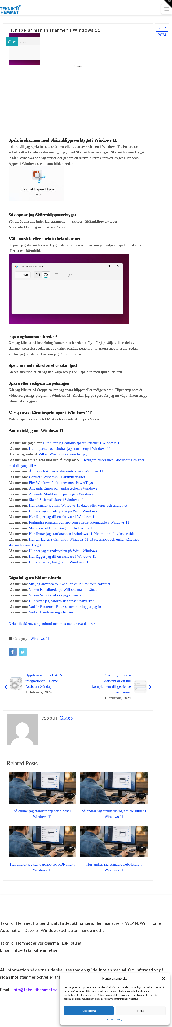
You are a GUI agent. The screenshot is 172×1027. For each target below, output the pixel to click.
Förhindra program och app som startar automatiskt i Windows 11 (79, 522)
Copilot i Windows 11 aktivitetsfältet (57, 477)
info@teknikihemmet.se (34, 989)
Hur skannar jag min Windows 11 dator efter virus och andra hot (78, 505)
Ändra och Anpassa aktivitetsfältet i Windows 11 (66, 471)
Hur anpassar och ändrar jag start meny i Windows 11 (70, 448)
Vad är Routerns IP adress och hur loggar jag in (65, 606)
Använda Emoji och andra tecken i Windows (63, 488)
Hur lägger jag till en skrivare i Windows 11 (62, 517)
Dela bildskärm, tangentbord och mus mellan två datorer (52, 623)
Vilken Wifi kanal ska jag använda (55, 595)
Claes (12, 42)
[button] (164, 978)
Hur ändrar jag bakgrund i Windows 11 (59, 562)
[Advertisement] (78, 100)
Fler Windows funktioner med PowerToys (61, 482)
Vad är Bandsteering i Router (51, 612)
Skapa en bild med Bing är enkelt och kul (60, 528)
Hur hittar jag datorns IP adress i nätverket (61, 601)
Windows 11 (39, 638)
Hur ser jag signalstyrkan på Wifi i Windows (63, 511)
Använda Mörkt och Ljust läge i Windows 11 (63, 494)
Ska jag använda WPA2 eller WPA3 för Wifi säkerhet (69, 584)
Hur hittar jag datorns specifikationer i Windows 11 (82, 443)
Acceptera (89, 1010)
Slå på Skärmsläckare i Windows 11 (56, 500)
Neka (140, 1010)
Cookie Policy (114, 1019)
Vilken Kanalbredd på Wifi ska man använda (63, 589)
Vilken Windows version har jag (62, 454)
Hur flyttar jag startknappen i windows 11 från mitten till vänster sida (82, 534)
